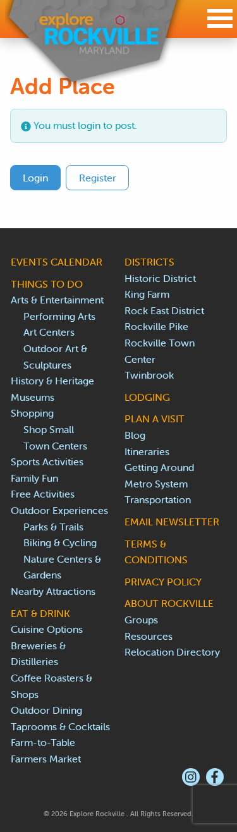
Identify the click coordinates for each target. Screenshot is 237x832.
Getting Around (159, 467)
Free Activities (43, 493)
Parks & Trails (53, 526)
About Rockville (169, 603)
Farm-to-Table (43, 742)
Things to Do (47, 284)
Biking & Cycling (60, 542)
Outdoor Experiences (59, 510)
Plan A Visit (155, 418)
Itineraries (147, 451)
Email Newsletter (172, 521)
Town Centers (55, 445)
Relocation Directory (172, 651)
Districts (149, 261)
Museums (32, 397)
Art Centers (49, 332)
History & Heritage (52, 380)
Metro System (156, 483)
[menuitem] (191, 777)
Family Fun (34, 478)
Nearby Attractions (53, 591)
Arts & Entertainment (57, 299)
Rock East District (164, 310)
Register (97, 177)
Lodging (147, 397)
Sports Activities (47, 461)
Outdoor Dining (46, 710)
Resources (149, 636)
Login (35, 177)
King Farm (147, 294)
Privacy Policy (163, 581)
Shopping (32, 413)
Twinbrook (149, 375)
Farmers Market (46, 758)
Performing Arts (59, 316)
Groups (141, 619)
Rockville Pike (156, 326)
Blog (135, 435)
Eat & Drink (40, 613)
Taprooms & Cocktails (60, 726)
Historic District (160, 278)
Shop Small (48, 429)
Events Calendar (56, 261)
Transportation (158, 499)
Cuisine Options (47, 629)
